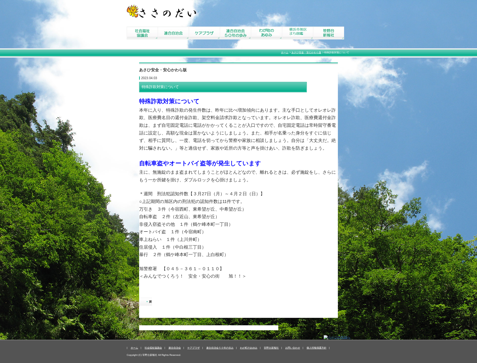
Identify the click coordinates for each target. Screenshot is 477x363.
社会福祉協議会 (153, 347)
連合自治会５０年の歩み (220, 347)
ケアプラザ (193, 347)
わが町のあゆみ (248, 347)
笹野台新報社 (271, 347)
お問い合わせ (292, 347)
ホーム (284, 52)
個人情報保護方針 (316, 347)
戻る (145, 302)
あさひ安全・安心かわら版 (306, 52)
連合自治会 (174, 347)
